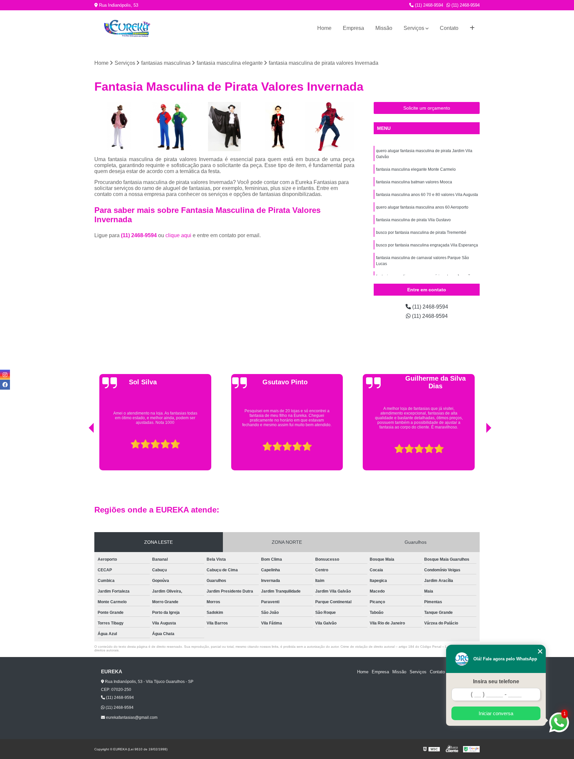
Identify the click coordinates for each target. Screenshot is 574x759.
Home (324, 28)
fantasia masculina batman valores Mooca (414, 182)
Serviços (414, 28)
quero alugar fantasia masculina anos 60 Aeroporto (422, 207)
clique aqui (178, 235)
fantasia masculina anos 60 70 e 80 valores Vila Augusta (427, 194)
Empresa (353, 28)
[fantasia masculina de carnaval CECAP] (224, 126)
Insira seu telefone (496, 681)
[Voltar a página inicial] (127, 28)
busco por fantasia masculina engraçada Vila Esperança (427, 245)
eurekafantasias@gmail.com (131, 717)
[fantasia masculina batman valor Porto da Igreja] (172, 126)
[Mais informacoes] (472, 28)
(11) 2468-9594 (428, 5)
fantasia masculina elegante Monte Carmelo (416, 169)
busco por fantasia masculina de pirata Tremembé (421, 232)
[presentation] (82, 453)
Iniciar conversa (496, 713)
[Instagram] (5, 375)
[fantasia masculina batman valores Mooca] (329, 126)
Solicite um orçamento (426, 108)
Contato (449, 28)
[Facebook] (5, 385)
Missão (383, 28)
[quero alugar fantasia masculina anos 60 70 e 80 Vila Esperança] (119, 126)
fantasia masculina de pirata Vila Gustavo (413, 220)
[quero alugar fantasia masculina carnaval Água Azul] (277, 126)
